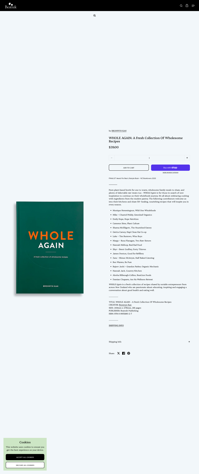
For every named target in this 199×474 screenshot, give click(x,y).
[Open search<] (181, 5)
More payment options (170, 172)
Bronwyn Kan (125, 304)
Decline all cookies (25, 465)
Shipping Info (115, 341)
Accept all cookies (25, 457)
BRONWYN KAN (119, 130)
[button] (187, 158)
